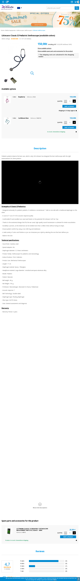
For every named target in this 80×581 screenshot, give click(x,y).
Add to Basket (69, 106)
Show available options (44, 48)
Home (2, 30)
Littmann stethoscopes (39, 30)
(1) (66, 566)
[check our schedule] (7, 2)
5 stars (22, 561)
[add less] (65, 101)
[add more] (74, 101)
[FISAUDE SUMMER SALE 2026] (40, 19)
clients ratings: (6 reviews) (16, 39)
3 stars (22, 566)
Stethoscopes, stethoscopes (24, 30)
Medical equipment (10, 30)
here (54, 579)
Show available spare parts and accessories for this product (55, 51)
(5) (66, 561)
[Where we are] (3, 2)
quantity (59, 101)
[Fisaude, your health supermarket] (7, 8)
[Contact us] (72, 2)
